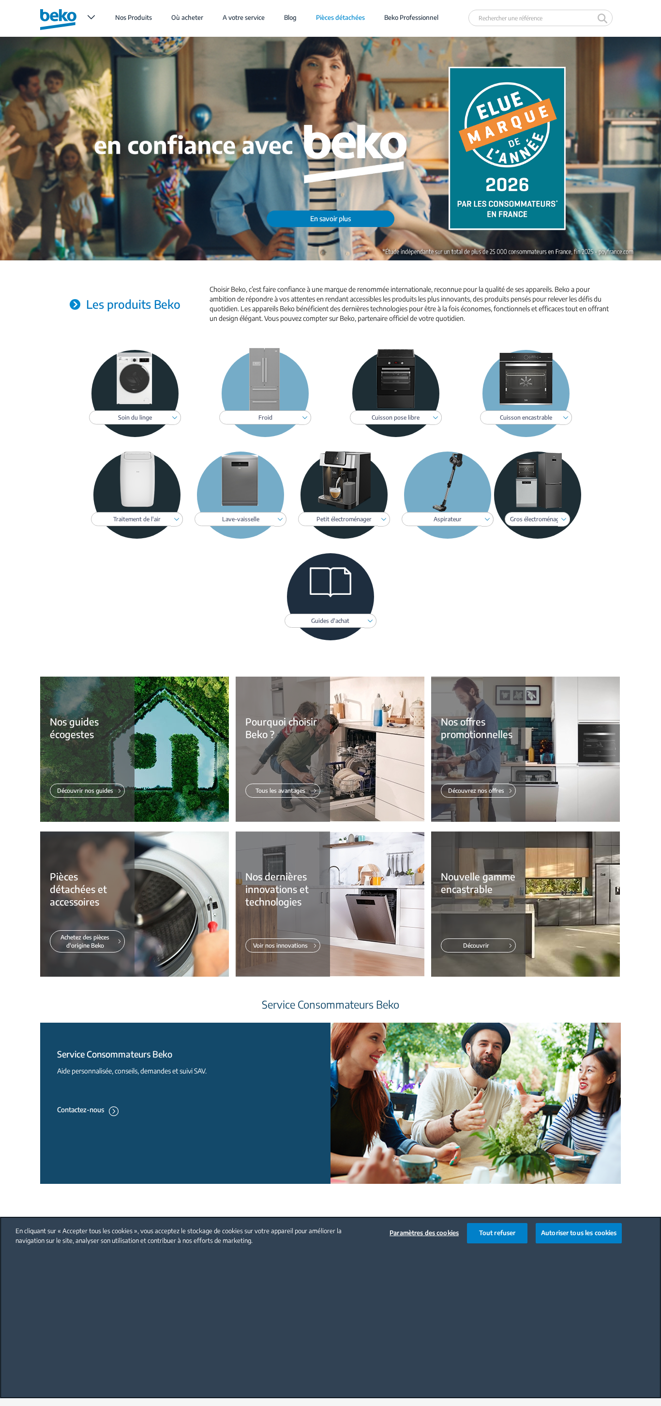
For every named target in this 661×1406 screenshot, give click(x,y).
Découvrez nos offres (476, 790)
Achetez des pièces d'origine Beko (84, 941)
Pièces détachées (340, 17)
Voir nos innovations (280, 945)
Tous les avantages (280, 790)
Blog (290, 17)
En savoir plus (330, 218)
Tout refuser (497, 1233)
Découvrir (476, 945)
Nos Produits (133, 17)
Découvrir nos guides (85, 790)
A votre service (244, 17)
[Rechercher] (603, 18)
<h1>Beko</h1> (67, 17)
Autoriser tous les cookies (578, 1233)
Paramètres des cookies (424, 1233)
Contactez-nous (80, 1109)
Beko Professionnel (411, 17)
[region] (330, 1307)
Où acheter (187, 17)
